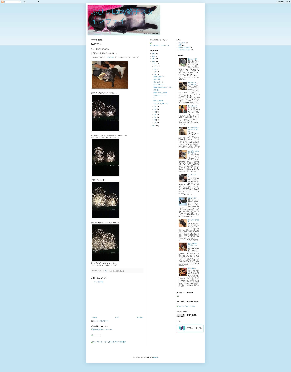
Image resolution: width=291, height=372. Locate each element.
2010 (154, 61)
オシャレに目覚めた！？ (160, 103)
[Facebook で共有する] (121, 271)
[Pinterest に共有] (123, 271)
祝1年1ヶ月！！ (158, 82)
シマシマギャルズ (158, 84)
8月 (155, 74)
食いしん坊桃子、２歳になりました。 (193, 245)
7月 (155, 106)
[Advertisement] (117, 300)
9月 (155, 72)
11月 (155, 66)
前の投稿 (140, 317)
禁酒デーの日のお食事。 (160, 92)
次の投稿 (94, 317)
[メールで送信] (114, 271)
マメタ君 (110, 57)
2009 (154, 126)
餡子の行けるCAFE (184, 50)
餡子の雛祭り (192, 268)
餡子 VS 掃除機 (158, 100)
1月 (155, 122)
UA (154, 98)
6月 (155, 109)
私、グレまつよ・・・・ (192, 175)
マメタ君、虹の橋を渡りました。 (193, 152)
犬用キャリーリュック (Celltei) (193, 83)
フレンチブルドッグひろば (117, 342)
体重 (180, 45)
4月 (155, 114)
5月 (155, 112)
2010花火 (156, 90)
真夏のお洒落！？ (158, 77)
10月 (155, 69)
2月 (155, 120)
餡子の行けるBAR (184, 47)
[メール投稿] (110, 270)
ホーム (117, 317)
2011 (154, 59)
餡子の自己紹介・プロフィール (102, 329)
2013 (154, 53)
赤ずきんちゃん (192, 106)
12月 (155, 64)
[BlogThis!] (117, 271)
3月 (155, 117)
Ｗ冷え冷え (156, 79)
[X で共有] (119, 271)
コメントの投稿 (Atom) (101, 321)
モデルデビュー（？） (160, 95)
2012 (154, 56)
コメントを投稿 (98, 282)
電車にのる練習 (192, 59)
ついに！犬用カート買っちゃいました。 (193, 129)
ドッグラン (182, 43)
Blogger (155, 357)
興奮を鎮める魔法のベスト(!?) (162, 87)
